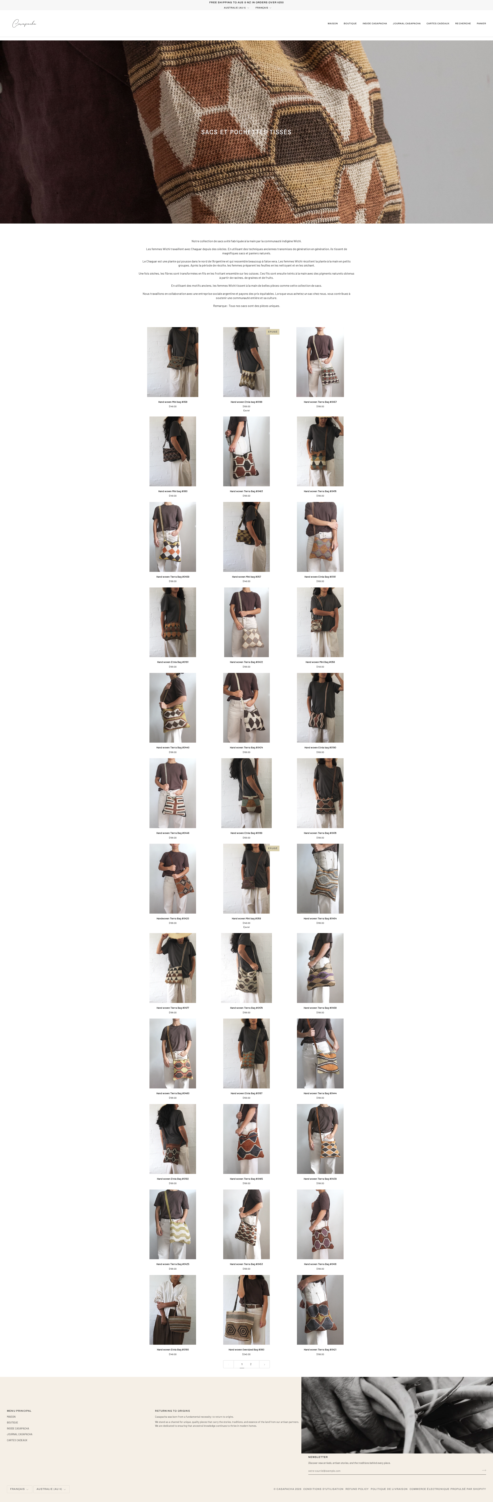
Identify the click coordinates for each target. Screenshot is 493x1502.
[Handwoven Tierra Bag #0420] (173, 879)
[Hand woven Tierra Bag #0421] (320, 1310)
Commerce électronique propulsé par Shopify (448, 1489)
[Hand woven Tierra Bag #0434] (247, 708)
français (262, 8)
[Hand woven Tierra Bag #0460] (173, 1053)
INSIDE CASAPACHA (18, 1428)
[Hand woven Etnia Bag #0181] (320, 537)
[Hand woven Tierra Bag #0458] (320, 968)
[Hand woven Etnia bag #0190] (320, 708)
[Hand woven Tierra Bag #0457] (320, 362)
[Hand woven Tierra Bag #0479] (247, 968)
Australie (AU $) (235, 8)
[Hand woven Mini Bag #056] (320, 622)
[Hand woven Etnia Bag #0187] (247, 1053)
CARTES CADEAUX (17, 1440)
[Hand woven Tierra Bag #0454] (320, 879)
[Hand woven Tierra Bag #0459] (173, 537)
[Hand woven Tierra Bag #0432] (247, 622)
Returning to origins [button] (172, 1411)
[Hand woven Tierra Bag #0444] (320, 1053)
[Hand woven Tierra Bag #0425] (173, 1224)
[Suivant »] (264, 1364)
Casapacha (285, 1489)
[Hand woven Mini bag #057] (247, 537)
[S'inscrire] (483, 1470)
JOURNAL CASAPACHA (19, 1434)
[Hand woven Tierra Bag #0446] (173, 793)
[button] (350, 23)
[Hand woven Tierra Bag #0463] (247, 451)
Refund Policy (357, 1489)
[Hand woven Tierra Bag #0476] (320, 451)
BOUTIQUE (12, 1422)
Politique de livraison (389, 1489)
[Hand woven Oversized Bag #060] (247, 1310)
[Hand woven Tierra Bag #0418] (320, 1224)
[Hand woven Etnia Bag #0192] (173, 1139)
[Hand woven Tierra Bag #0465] (247, 1139)
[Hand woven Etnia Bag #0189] (247, 793)
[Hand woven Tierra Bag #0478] (320, 793)
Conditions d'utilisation (323, 1489)
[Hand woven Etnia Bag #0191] (173, 622)
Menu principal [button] (19, 1411)
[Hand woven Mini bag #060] (173, 451)
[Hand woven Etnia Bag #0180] (173, 1310)
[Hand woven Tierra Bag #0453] (247, 1224)
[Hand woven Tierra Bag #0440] (173, 708)
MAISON (11, 1416)
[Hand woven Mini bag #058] (173, 362)
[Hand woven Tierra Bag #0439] (320, 1139)
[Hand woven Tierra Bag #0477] (173, 968)
